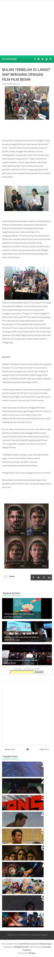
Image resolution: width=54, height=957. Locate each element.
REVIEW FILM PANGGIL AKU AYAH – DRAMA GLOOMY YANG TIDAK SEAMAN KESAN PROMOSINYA (22, 835)
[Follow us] (38, 59)
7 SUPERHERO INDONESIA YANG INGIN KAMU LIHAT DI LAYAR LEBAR (21, 885)
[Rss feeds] (50, 59)
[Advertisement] (27, 27)
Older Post (44, 749)
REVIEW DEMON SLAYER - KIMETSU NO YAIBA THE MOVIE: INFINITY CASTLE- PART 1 (21, 868)
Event (17, 84)
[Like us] (34, 59)
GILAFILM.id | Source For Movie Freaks (35, 944)
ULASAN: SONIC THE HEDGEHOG (21, 815)
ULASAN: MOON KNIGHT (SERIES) (22, 765)
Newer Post (10, 749)
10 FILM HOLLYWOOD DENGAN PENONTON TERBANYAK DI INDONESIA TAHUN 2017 (21, 918)
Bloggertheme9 (21, 947)
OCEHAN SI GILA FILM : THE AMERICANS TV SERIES (18, 800)
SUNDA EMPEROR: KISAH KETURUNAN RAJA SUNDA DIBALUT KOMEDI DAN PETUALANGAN (18, 786)
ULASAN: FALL (11, 898)
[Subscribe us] (46, 59)
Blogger (44, 935)
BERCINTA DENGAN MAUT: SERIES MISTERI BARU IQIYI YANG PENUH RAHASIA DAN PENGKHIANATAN (22, 851)
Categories (10, 59)
